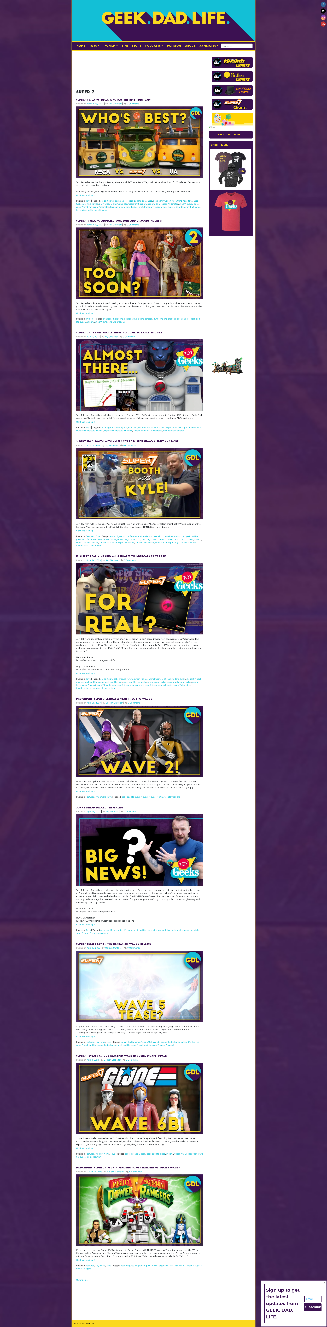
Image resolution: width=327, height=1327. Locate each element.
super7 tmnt (192, 204)
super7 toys (173, 542)
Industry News (102, 1153)
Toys (93, 46)
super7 (182, 204)
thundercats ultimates (173, 430)
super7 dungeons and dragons (110, 322)
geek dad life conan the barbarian (100, 1045)
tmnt (141, 207)
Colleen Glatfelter (114, 702)
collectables (167, 536)
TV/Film (109, 46)
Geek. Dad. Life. (87, 1324)
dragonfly (191, 679)
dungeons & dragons (113, 318)
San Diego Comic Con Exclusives (157, 539)
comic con (179, 536)
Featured (90, 536)
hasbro (180, 682)
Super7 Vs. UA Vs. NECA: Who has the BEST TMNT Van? (113, 100)
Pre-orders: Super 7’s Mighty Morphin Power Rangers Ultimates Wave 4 (128, 1168)
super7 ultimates (101, 207)
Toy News (100, 1042)
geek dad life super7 (86, 539)
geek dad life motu (123, 930)
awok (182, 679)
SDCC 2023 (187, 539)
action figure (106, 427)
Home (81, 46)
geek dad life (121, 201)
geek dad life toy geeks (134, 682)
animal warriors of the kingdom (164, 679)
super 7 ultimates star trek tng (165, 797)
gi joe (150, 682)
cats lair (132, 427)
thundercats (156, 430)
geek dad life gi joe (94, 682)
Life (125, 46)
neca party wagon (162, 201)
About (190, 46)
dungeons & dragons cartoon (138, 318)
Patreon (174, 46)
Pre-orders (101, 797)
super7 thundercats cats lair (89, 430)
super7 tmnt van (84, 207)
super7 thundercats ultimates (118, 430)
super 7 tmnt (154, 204)
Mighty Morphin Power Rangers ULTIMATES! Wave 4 (160, 1265)
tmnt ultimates (193, 207)
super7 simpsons (126, 542)
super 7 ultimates (170, 204)
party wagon (105, 204)
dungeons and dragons (165, 318)
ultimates (102, 210)
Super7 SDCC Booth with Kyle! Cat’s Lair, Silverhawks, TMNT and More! (127, 442)
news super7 (103, 539)
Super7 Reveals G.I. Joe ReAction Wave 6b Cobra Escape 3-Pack (121, 1056)
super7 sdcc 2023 (108, 542)
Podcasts (153, 46)
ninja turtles (92, 204)
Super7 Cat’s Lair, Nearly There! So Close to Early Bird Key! (119, 333)
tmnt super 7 (169, 207)
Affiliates (207, 46)
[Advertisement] (139, 69)
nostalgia (114, 539)
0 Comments (133, 103)
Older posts (81, 1280)
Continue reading (85, 195)
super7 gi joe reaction (90, 1157)
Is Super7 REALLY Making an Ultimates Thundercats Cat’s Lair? (121, 556)
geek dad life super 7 (131, 797)
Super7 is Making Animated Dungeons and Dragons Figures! (119, 221)
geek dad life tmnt (137, 201)
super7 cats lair (173, 427)
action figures (107, 201)
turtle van (92, 210)
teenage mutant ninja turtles (123, 207)
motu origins (164, 930)
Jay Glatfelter (115, 103)
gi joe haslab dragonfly (165, 682)
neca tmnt (177, 201)
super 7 (143, 204)
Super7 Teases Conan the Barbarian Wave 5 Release (113, 944)
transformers (95, 545)
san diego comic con (130, 539)
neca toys (187, 201)
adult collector (145, 536)
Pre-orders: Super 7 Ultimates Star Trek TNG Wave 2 (114, 699)
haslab (188, 682)
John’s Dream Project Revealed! (99, 808)
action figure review (123, 679)
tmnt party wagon (153, 207)
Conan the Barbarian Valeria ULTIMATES (140, 1042)
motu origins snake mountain (185, 930)
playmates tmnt (131, 204)
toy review (81, 210)
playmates (118, 204)
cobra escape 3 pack (135, 1153)
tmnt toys (180, 207)
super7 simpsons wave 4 (96, 933)
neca (150, 201)
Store (136, 46)
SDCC (177, 539)
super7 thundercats (191, 427)
